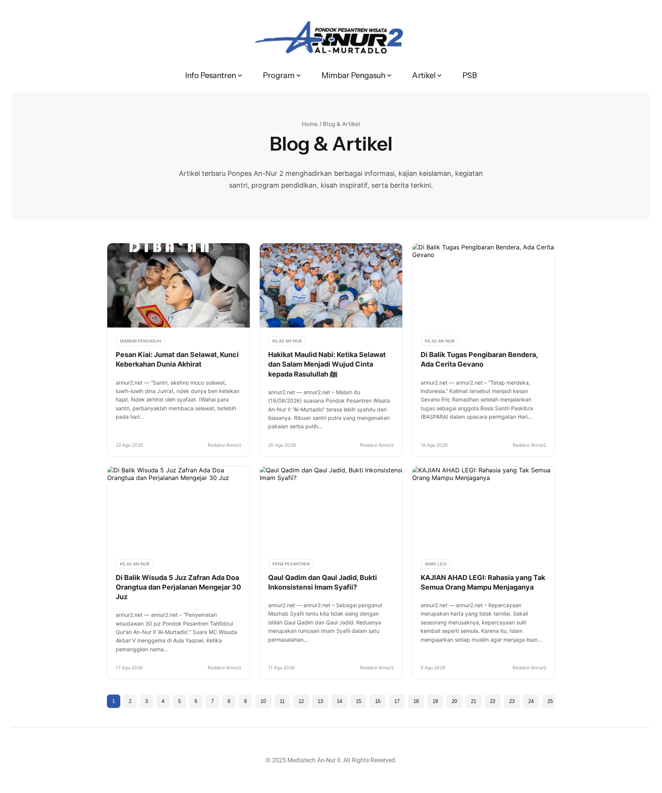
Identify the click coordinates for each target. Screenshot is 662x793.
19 (435, 701)
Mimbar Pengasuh (353, 75)
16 (377, 701)
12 (301, 701)
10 (263, 701)
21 (473, 701)
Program (279, 75)
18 (416, 701)
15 (358, 701)
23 (512, 701)
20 (454, 701)
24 (531, 701)
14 (339, 701)
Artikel (424, 75)
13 (320, 701)
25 (550, 701)
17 (397, 701)
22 (492, 701)
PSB (469, 75)
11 (282, 701)
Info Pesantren (210, 75)
